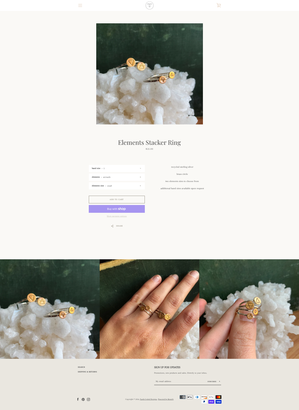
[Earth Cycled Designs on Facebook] (77, 399)
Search (81, 367)
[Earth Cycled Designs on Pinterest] (83, 399)
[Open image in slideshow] (149, 73)
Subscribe (212, 381)
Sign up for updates (167, 367)
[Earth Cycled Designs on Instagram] (88, 399)
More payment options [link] (117, 216)
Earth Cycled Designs (148, 399)
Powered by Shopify (166, 399)
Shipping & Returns (87, 372)
